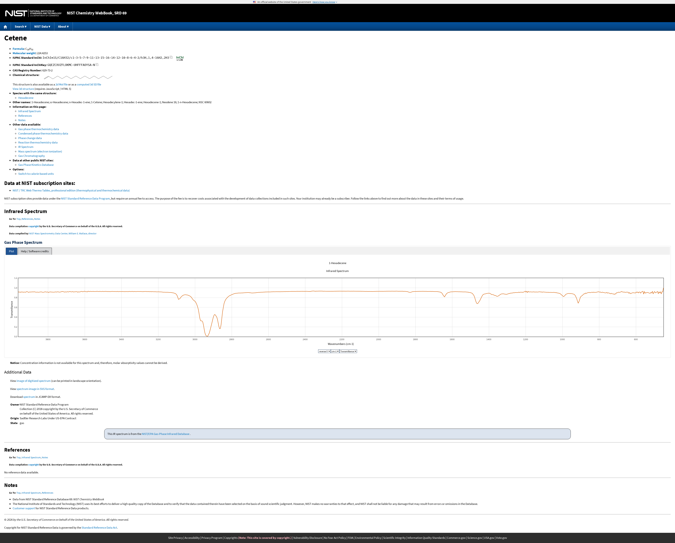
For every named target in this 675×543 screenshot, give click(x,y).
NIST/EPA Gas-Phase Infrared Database (166, 434)
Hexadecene (25, 98)
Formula (18, 49)
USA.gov (489, 538)
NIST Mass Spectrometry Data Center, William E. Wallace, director (63, 233)
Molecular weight (24, 53)
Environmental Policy (368, 538)
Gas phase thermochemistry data (38, 129)
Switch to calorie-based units (36, 174)
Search (19, 26)
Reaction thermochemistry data (38, 142)
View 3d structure (23, 89)
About (62, 26)
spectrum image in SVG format (35, 389)
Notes (21, 120)
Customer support (24, 508)
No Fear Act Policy (335, 538)
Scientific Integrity (394, 538)
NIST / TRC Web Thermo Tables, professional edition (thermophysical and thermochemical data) (71, 190)
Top (19, 218)
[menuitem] (5, 26)
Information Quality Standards (426, 538)
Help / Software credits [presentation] (35, 251)
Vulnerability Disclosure (307, 538)
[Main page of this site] (5, 26)
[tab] (11, 251)
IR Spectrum (25, 147)
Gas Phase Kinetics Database (36, 165)
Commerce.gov (456, 538)
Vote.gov (501, 538)
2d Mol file (62, 84)
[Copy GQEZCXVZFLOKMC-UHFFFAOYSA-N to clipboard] (96, 65)
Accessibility (192, 538)
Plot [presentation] (11, 251)
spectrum (29, 397)
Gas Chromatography (31, 156)
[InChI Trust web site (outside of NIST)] (180, 60)
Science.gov (474, 538)
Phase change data (30, 138)
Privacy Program (211, 538)
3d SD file (95, 84)
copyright (33, 226)
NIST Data (41, 26)
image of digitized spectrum (34, 381)
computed (83, 84)
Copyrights (231, 538)
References (25, 116)
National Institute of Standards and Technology (33, 13)
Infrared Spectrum (29, 111)
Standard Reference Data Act (99, 527)
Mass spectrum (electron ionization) (40, 151)
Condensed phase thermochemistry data (43, 133)
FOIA (350, 538)
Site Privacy (175, 538)
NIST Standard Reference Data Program (85, 198)
